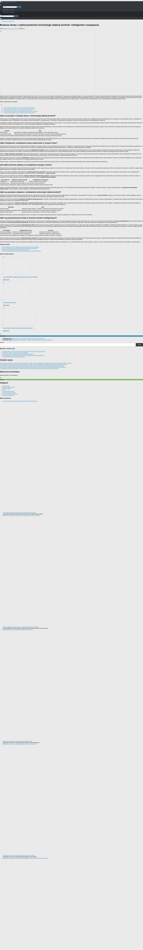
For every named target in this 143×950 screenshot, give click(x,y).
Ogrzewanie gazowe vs (9, 302)
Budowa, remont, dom (9, 21)
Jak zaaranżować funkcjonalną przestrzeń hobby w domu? (18, 354)
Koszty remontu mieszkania (10, 394)
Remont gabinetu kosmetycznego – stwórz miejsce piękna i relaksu (20, 627)
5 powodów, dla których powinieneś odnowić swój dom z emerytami (21, 247)
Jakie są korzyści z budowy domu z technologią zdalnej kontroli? (19, 107)
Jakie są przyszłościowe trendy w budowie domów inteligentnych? (19, 112)
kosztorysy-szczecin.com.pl (10, 28)
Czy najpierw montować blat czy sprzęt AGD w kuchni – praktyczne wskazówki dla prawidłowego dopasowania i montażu (32, 365)
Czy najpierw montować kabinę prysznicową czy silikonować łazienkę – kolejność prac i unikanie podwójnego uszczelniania (33, 367)
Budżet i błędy (7, 388)
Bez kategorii (6, 386)
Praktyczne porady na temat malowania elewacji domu (17, 741)
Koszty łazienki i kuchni (9, 392)
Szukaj (2, 342)
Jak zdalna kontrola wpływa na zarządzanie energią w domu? (18, 110)
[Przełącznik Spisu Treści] (1, 105)
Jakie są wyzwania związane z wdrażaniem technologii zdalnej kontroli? (21, 111)
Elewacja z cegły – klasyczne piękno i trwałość (15, 352)
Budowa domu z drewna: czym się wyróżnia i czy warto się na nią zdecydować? (24, 351)
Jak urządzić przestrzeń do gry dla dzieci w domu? (16, 249)
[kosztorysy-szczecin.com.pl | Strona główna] (8, 1)
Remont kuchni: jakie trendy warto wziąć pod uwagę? (18, 328)
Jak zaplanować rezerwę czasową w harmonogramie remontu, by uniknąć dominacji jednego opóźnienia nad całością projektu (33, 364)
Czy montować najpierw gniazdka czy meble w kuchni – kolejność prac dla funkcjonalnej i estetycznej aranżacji (29, 368)
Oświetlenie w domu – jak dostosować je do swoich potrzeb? (19, 855)
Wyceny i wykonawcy (8, 395)
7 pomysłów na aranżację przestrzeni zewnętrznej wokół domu (19, 512)
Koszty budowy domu (8, 391)
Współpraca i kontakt (8, 9)
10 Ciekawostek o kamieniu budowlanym (14, 356)
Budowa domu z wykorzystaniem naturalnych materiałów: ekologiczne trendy (23, 355)
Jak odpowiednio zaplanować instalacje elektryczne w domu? (20, 277)
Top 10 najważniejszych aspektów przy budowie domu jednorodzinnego (22, 251)
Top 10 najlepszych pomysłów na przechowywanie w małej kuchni (20, 248)
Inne (4, 390)
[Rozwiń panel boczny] (0, 377)
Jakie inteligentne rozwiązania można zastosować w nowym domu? (20, 108)
